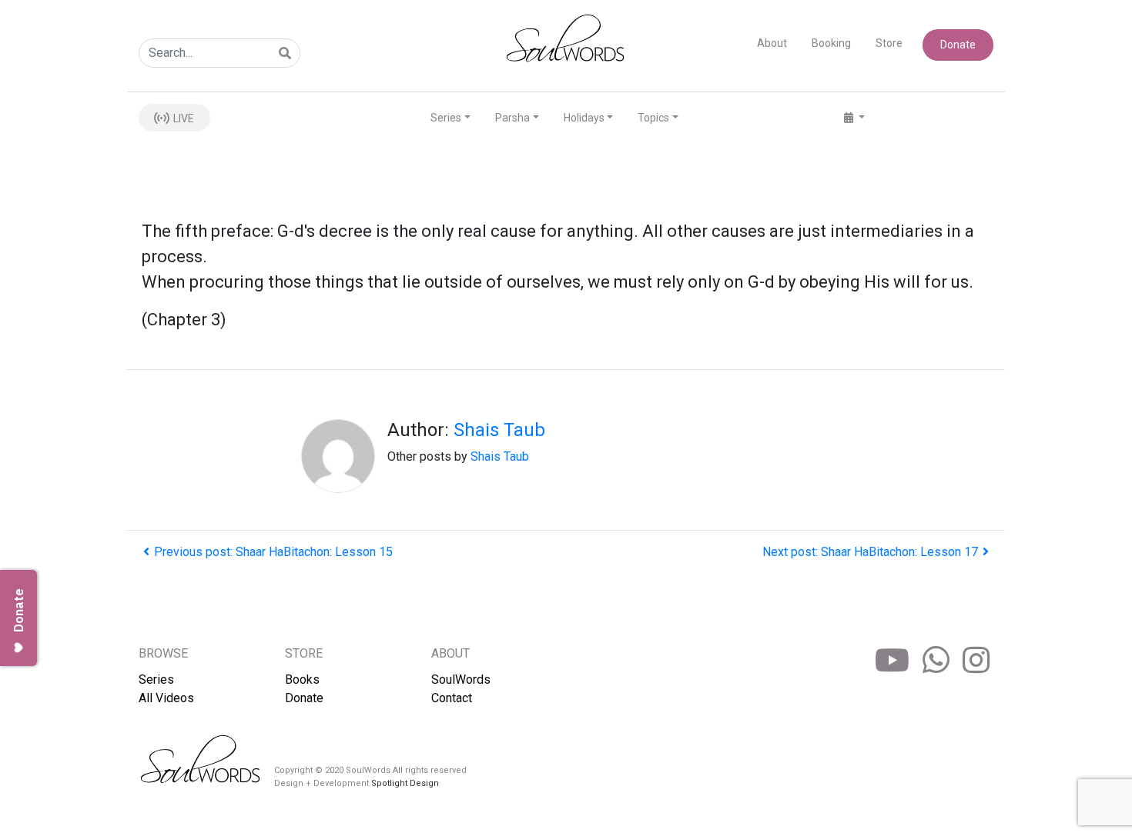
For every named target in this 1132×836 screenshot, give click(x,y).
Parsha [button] (512, 118)
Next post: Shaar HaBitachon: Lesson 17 (870, 552)
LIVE (182, 118)
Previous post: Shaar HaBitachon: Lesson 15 (273, 552)
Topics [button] (653, 118)
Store (889, 43)
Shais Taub (499, 430)
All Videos (166, 698)
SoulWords (461, 679)
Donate (958, 44)
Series (156, 679)
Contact (451, 698)
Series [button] (445, 118)
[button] (854, 118)
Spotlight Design (405, 783)
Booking (831, 43)
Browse (163, 653)
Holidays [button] (584, 118)
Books (302, 679)
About (772, 43)
